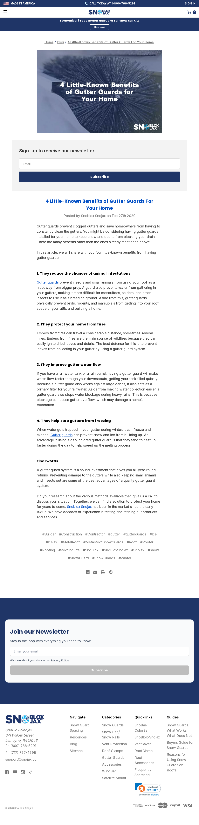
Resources (78, 737)
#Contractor (95, 534)
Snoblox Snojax (79, 507)
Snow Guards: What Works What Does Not (179, 730)
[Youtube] (15, 772)
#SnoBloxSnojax (115, 550)
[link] (147, 789)
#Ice (153, 534)
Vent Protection (114, 744)
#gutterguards (134, 534)
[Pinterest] (111, 572)
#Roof (132, 542)
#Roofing (47, 550)
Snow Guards (113, 725)
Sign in (190, 3)
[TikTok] (31, 772)
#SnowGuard (78, 558)
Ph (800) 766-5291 (20, 746)
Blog (73, 744)
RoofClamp (143, 751)
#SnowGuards (103, 558)
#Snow (153, 550)
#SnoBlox (90, 550)
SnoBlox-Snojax (147, 737)
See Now (99, 27)
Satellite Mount (114, 778)
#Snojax (137, 550)
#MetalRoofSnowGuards (103, 542)
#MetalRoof (70, 542)
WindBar (109, 771)
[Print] (103, 572)
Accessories (112, 764)
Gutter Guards (113, 758)
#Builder (49, 534)
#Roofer (146, 542)
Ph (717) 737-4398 (20, 752)
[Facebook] (88, 572)
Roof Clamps (112, 751)
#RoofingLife (68, 550)
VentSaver (142, 744)
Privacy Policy (60, 660)
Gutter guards (48, 282)
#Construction (70, 534)
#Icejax (51, 542)
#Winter (125, 558)
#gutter (114, 534)
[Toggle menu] (5, 12)
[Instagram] (23, 772)
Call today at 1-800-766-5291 (112, 3)
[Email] (95, 572)
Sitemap (76, 751)
